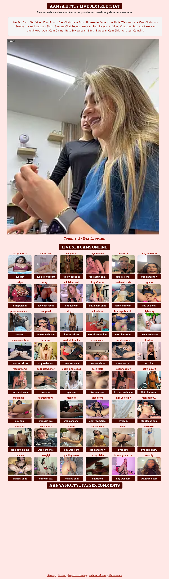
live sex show (97, 363)
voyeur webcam (45, 334)
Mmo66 (20, 455)
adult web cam (149, 478)
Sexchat (20, 26)
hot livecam (71, 305)
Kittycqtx (72, 311)
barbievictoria (123, 282)
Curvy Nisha (97, 455)
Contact (62, 575)
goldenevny (123, 340)
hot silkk (20, 426)
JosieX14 (123, 253)
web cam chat (71, 420)
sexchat (149, 363)
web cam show (149, 276)
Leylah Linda (97, 253)
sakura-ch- (46, 253)
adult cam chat (97, 305)
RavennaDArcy (123, 368)
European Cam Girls (108, 30)
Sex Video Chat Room (43, 22)
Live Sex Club (20, 22)
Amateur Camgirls (133, 30)
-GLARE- (149, 282)
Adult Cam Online (52, 30)
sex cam (19, 420)
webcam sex (46, 478)
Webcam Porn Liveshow (96, 26)
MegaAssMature (20, 340)
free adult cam (97, 276)
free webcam (72, 363)
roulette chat (123, 276)
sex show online (97, 334)
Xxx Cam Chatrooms (146, 22)
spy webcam (123, 478)
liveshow (123, 449)
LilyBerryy (149, 311)
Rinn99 (71, 426)
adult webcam (123, 305)
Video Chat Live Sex (125, 26)
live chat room (46, 305)
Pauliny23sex (71, 455)
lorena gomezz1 (123, 455)
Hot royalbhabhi (123, 311)
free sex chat (149, 305)
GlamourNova (45, 397)
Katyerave (71, 253)
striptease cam (149, 420)
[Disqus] (84, 531)
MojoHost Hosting (77, 575)
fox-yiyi (45, 455)
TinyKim (149, 340)
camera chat (20, 478)
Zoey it (45, 282)
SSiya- (20, 282)
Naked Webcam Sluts (40, 26)
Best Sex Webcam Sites (79, 30)
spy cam (71, 392)
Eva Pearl (46, 311)
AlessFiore (97, 397)
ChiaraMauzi (97, 340)
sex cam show (97, 449)
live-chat (46, 392)
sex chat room (123, 334)
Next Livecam (94, 238)
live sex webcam (45, 276)
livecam (20, 276)
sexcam (20, 334)
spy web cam (45, 363)
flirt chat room (149, 392)
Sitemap (51, 575)
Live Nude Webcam (120, 22)
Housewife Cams (96, 22)
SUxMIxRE (149, 426)
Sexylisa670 (149, 368)
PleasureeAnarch (19, 311)
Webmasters (115, 575)
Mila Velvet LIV (123, 397)
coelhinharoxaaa (71, 368)
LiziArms (45, 340)
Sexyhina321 (20, 253)
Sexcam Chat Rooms (67, 26)
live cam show (20, 363)
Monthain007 (149, 397)
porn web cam (20, 392)
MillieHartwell (71, 282)
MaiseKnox (46, 426)
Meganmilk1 (20, 397)
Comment (72, 238)
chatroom (97, 478)
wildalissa (97, 311)
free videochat (72, 276)
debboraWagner (45, 368)
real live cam (72, 478)
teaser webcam (149, 334)
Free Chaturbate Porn (71, 22)
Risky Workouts (149, 253)
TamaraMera (97, 426)
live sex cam (97, 392)
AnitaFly (149, 455)
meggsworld (20, 368)
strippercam (20, 305)
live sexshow (71, 334)
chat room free (97, 420)
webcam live (46, 420)
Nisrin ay (71, 397)
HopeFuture (97, 282)
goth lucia (97, 368)
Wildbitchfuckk (71, 340)
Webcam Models (97, 575)
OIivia (123, 426)
